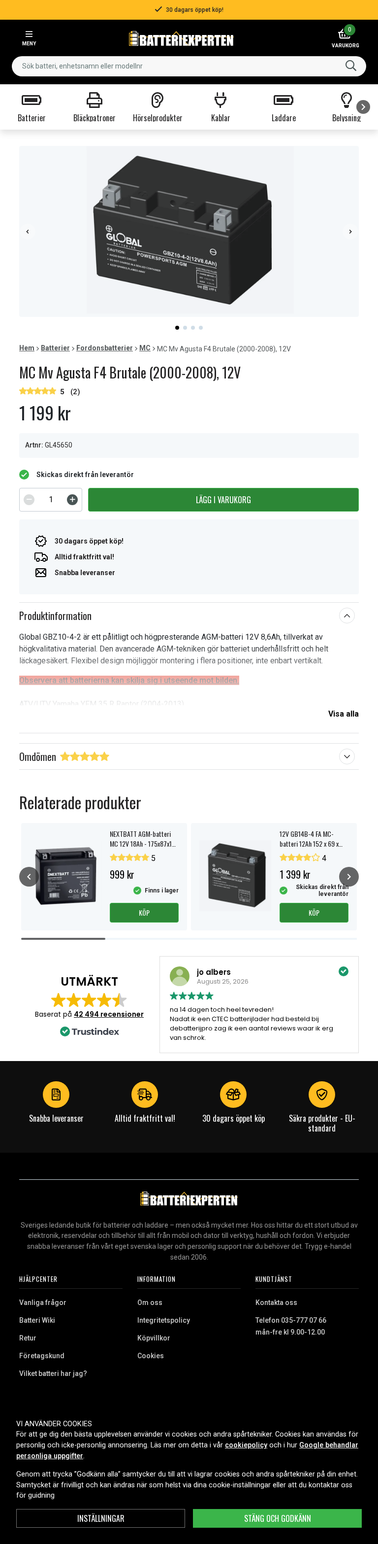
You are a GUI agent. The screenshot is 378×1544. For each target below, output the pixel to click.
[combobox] (189, 66)
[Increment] (72, 499)
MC (145, 348)
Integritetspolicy (163, 1320)
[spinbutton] (50, 499)
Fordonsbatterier (104, 348)
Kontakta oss (276, 1302)
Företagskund (41, 1356)
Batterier (55, 348)
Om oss (149, 1302)
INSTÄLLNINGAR (101, 1518)
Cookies (150, 1356)
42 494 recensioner (109, 1014)
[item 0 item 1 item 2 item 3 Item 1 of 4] (189, 231)
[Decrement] (29, 499)
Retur (27, 1338)
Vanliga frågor (42, 1302)
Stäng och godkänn (277, 1518)
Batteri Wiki (37, 1320)
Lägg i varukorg (223, 500)
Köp (144, 912)
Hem (26, 348)
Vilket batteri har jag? (53, 1373)
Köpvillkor (153, 1338)
